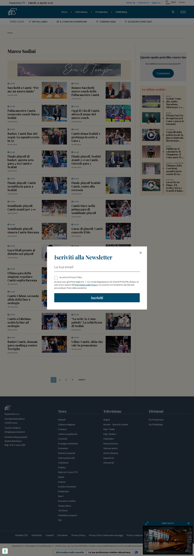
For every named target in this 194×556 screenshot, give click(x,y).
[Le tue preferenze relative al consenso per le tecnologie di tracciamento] (5, 551)
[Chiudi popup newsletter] (140, 252)
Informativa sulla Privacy (86, 285)
